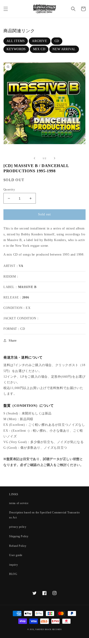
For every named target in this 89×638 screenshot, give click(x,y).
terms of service (19, 503)
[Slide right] (55, 158)
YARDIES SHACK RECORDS (48, 629)
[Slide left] (34, 158)
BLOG (13, 574)
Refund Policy (17, 545)
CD (57, 41)
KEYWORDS (16, 49)
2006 (25, 297)
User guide (15, 555)
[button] (6, 9)
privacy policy (17, 526)
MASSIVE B (27, 287)
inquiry (13, 564)
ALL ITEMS (16, 41)
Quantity (9, 189)
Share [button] (13, 340)
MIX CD (39, 49)
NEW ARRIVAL (64, 49)
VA (21, 266)
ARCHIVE (39, 41)
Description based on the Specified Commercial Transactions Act (44, 515)
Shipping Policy (19, 536)
